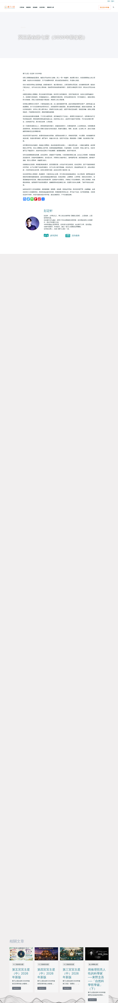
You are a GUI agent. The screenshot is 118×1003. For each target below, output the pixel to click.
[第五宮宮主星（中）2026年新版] (21, 954)
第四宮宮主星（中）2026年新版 (46, 973)
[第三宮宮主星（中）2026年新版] (71, 954)
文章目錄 (22, 7)
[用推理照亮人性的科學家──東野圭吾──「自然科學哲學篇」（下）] (97, 954)
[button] (104, 7)
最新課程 (28, 7)
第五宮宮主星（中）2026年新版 (21, 973)
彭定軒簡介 (42, 7)
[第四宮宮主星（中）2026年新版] (46, 954)
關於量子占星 (50, 7)
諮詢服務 (35, 7)
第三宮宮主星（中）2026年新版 (71, 973)
